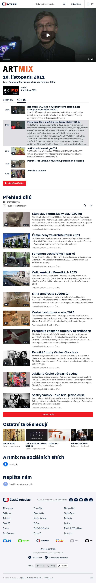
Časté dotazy (8, 533)
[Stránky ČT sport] (23, 541)
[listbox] (51, 566)
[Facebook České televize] (76, 500)
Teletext (6, 518)
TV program (8, 508)
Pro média (38, 508)
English (21, 578)
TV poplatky (39, 513)
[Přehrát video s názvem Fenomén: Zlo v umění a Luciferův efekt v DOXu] (48, 35)
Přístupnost (48, 578)
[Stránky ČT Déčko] (59, 541)
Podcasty (68, 518)
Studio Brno (69, 513)
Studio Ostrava (40, 518)
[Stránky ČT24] (7, 541)
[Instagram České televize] (71, 500)
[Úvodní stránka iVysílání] (11, 3)
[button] (48, 35)
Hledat (64, 3)
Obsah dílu (8, 99)
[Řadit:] (91, 205)
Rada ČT (6, 523)
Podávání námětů (41, 528)
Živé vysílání (69, 508)
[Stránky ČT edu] (89, 541)
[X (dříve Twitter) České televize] (86, 500)
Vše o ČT (37, 533)
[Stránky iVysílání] (42, 541)
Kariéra (67, 523)
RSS (91, 578)
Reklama (7, 513)
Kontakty (68, 533)
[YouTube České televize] (81, 500)
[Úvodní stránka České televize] (17, 500)
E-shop (6, 528)
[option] (40, 566)
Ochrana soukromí (34, 578)
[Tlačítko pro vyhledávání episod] (85, 205)
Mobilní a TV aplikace (73, 528)
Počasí (36, 523)
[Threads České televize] (91, 500)
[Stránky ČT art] (74, 541)
